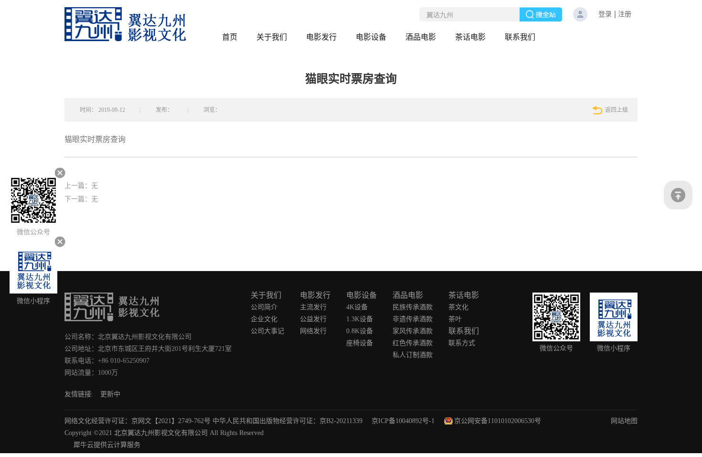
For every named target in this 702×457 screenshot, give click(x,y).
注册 (624, 14)
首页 (229, 37)
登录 (605, 14)
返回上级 (616, 110)
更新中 (110, 394)
